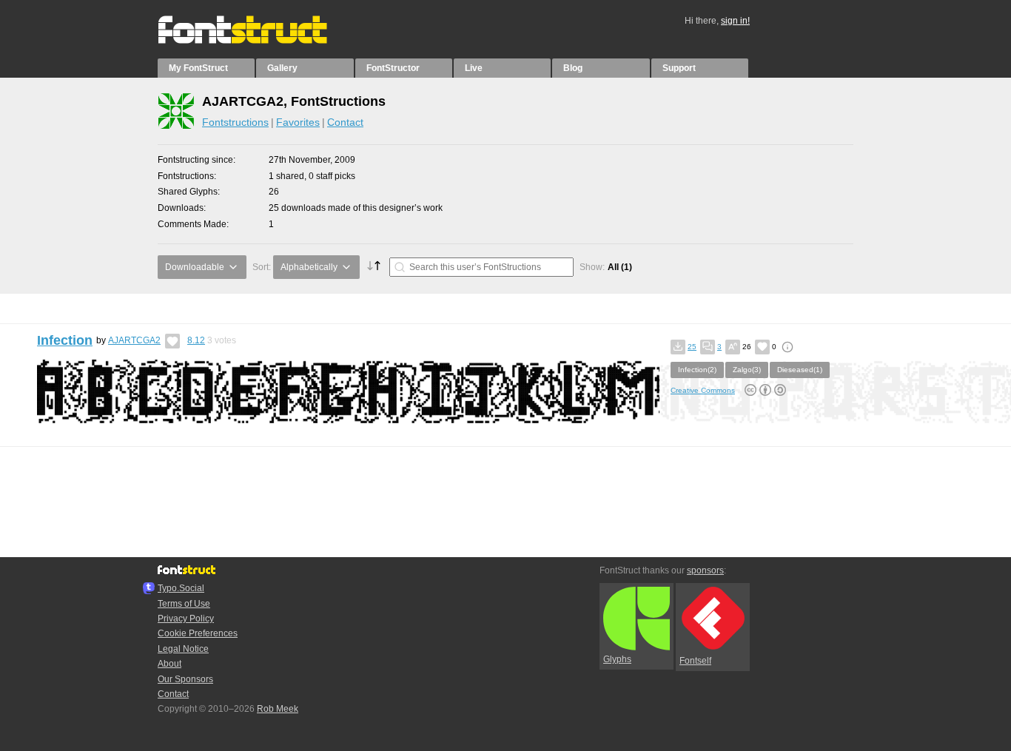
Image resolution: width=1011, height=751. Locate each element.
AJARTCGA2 (134, 340)
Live (474, 68)
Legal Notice (183, 649)
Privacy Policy (186, 618)
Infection (65, 340)
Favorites (298, 122)
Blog (572, 68)
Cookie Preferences (198, 633)
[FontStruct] (258, 41)
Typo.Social (181, 588)
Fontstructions (235, 122)
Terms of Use (184, 604)
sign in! (735, 21)
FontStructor (393, 68)
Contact (345, 122)
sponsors (705, 570)
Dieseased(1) (799, 370)
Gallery (282, 68)
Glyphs (617, 659)
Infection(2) (697, 370)
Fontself (695, 661)
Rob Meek (277, 709)
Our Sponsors (185, 679)
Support (679, 68)
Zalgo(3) (747, 370)
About (169, 664)
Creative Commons (703, 390)
